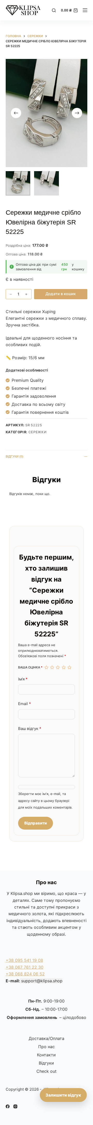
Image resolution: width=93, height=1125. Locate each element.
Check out (46, 1071)
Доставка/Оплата (46, 1038)
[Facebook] (8, 1106)
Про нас (46, 1046)
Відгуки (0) (14, 456)
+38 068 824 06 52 (25, 973)
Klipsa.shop (22, 893)
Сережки (37, 432)
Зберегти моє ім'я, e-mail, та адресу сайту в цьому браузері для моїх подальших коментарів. (45, 800)
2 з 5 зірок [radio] (52, 667)
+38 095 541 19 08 (24, 960)
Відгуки (46, 1063)
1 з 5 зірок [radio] (46, 667)
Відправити (35, 823)
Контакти (46, 1054)
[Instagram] (15, 1106)
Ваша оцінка (30, 667)
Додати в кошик (60, 293)
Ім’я (23, 679)
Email (24, 703)
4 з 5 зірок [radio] (63, 667)
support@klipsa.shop (42, 980)
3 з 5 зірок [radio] (57, 667)
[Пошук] (54, 10)
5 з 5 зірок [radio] (69, 667)
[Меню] (85, 10)
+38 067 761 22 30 (24, 967)
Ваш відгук (29, 728)
